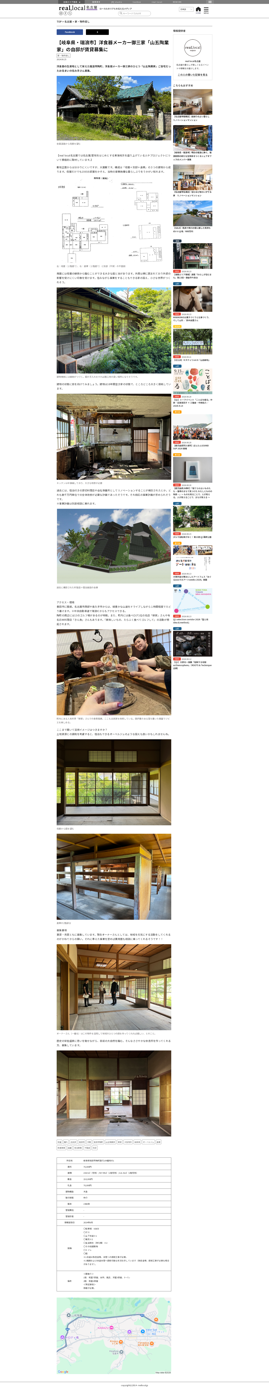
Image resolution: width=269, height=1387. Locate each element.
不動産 (87, 1147)
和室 (59, 1142)
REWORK (177, 2)
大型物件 (128, 1142)
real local (157, 2)
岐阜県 (137, 1142)
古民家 (73, 1142)
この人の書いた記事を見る (193, 75)
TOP (59, 21)
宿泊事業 (78, 1147)
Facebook (70, 32)
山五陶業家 (110, 1142)
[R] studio (116, 2)
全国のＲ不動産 (71, 2)
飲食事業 (61, 1147)
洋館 (89, 1142)
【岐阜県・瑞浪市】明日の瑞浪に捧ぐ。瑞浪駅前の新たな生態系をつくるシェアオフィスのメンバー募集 (192, 156)
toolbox (137, 2)
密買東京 (96, 2)
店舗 (69, 1147)
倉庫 (158, 1142)
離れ (66, 1142)
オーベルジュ (148, 1142)
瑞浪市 (82, 1142)
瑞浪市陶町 (98, 1142)
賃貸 (120, 1142)
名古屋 (68, 21)
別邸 (95, 1147)
